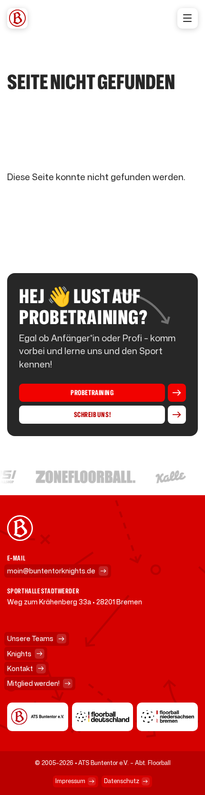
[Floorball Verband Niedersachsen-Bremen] (167, 717)
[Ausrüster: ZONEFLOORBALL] (84, 476)
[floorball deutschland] (102, 717)
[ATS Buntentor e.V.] (37, 717)
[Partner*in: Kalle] (169, 476)
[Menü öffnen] (187, 18)
